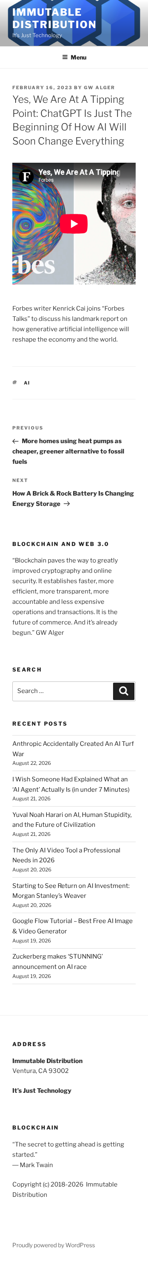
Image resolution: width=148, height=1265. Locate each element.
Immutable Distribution (54, 18)
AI (27, 383)
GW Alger (99, 87)
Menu (78, 57)
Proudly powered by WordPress (53, 1244)
